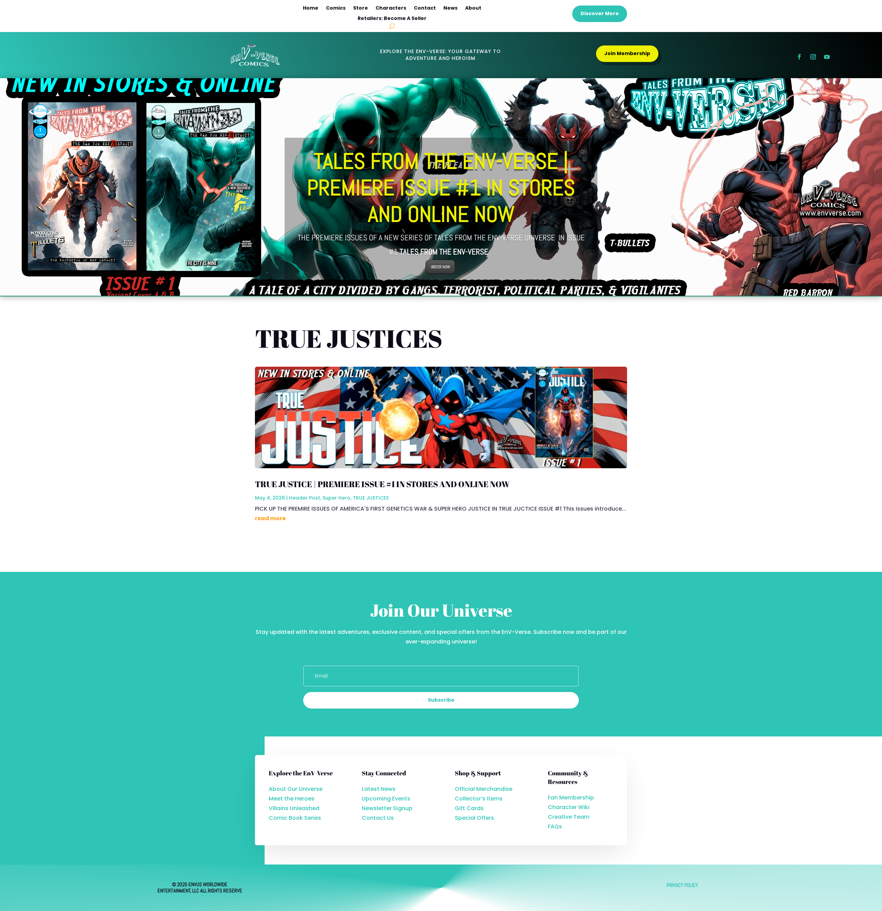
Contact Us (378, 818)
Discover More (600, 13)
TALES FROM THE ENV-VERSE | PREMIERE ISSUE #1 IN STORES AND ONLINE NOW (441, 187)
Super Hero (336, 497)
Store (360, 8)
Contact (425, 8)
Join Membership (627, 53)
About (473, 8)
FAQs (555, 826)
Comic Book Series (295, 818)
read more (270, 518)
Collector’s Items (479, 799)
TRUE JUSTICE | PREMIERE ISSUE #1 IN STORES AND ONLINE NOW (382, 484)
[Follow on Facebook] (799, 56)
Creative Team (568, 817)
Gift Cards (469, 808)
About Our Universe (295, 789)
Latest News (379, 789)
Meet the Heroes (292, 799)
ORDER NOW (440, 267)
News (450, 8)
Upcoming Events (386, 799)
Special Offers (474, 818)
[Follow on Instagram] (813, 56)
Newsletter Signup (387, 808)
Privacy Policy (682, 885)
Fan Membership (571, 798)
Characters (391, 8)
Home (310, 8)
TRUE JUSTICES (371, 497)
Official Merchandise (483, 789)
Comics (336, 8)
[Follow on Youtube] (826, 56)
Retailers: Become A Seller (392, 19)
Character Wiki (568, 807)
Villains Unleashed (294, 808)
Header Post (304, 497)
